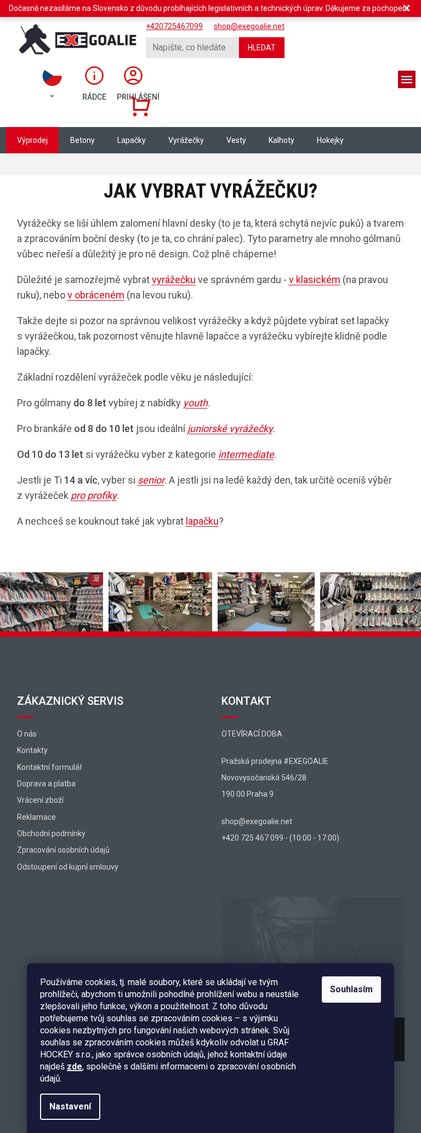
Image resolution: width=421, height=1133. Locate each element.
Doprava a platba (46, 783)
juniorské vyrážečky (229, 428)
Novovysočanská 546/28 (263, 777)
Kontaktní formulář (49, 767)
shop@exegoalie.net (256, 821)
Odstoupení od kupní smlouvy (67, 866)
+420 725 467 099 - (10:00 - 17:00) (280, 837)
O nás (27, 733)
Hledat (262, 47)
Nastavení (70, 1106)
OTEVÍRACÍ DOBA (251, 733)
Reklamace (36, 817)
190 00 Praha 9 (247, 794)
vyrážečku (174, 279)
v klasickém (314, 279)
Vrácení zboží (40, 800)
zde (74, 1066)
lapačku (202, 521)
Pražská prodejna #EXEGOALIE (274, 761)
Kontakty (32, 750)
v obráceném (95, 295)
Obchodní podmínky (51, 833)
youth (195, 403)
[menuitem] (32, 140)
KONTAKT (246, 701)
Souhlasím (351, 989)
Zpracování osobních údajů (63, 850)
